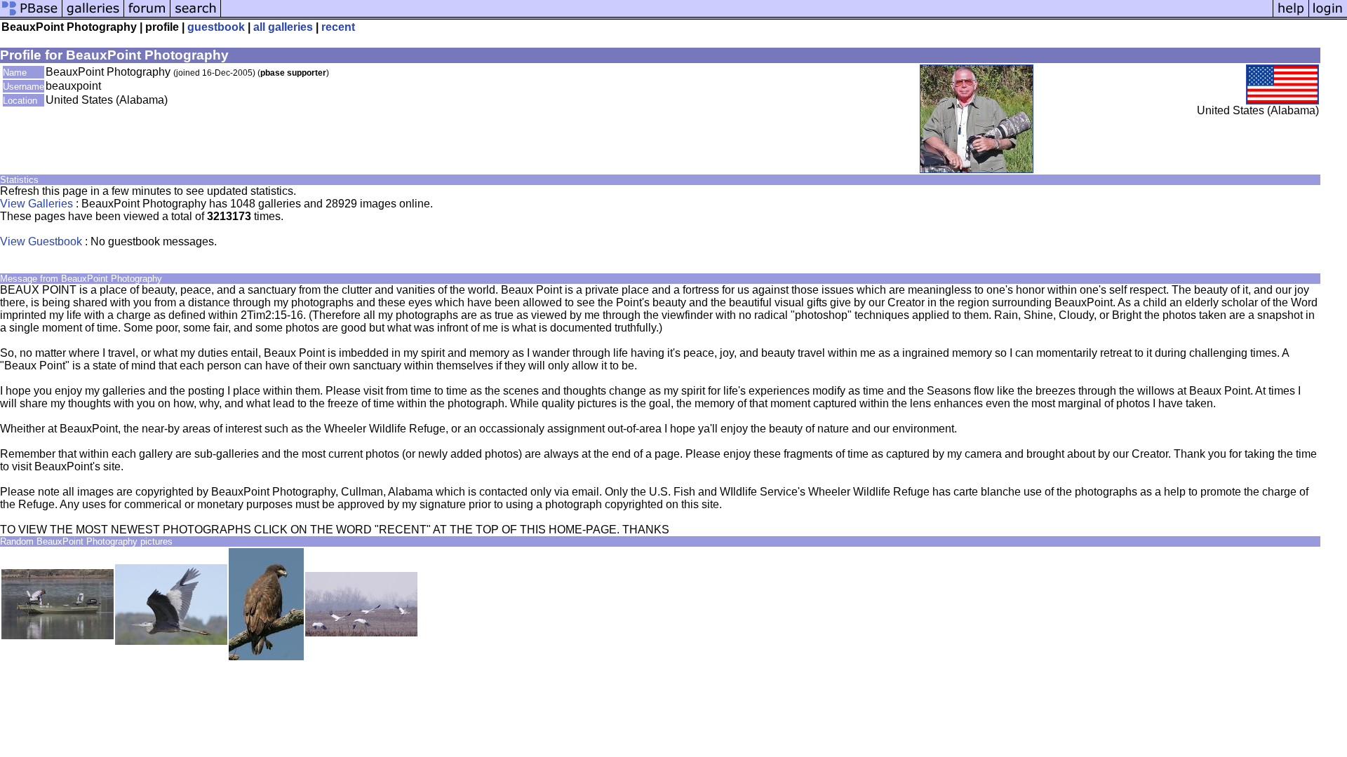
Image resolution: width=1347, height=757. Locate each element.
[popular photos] (747, 16)
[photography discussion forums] (147, 16)
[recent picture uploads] (93, 16)
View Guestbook (41, 241)
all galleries (283, 27)
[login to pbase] (1328, 16)
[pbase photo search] (195, 16)
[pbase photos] (31, 16)
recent (338, 27)
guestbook (216, 27)
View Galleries (36, 204)
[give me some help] (1291, 16)
